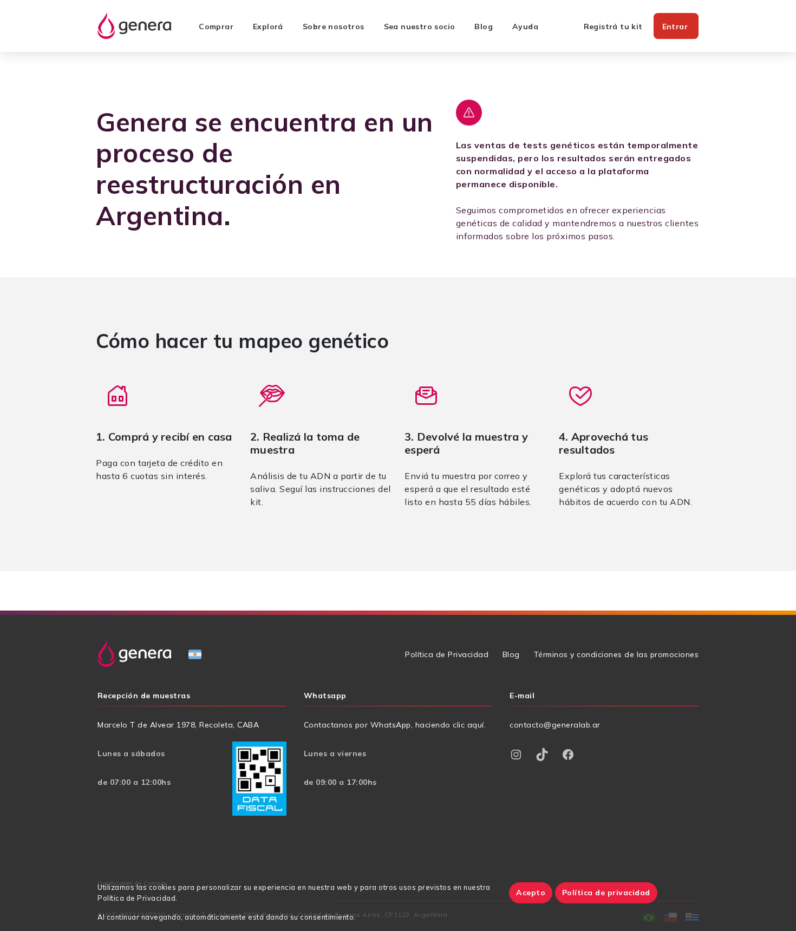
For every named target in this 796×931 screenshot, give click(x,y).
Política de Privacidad (446, 654)
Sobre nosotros (333, 26)
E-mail (522, 695)
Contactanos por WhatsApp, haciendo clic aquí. (395, 725)
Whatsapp (325, 695)
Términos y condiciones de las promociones (616, 654)
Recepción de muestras (143, 695)
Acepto (530, 892)
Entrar (675, 26)
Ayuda (525, 26)
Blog (483, 26)
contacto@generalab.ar (555, 725)
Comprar (216, 26)
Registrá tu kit (613, 26)
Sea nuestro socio (419, 26)
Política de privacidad (606, 892)
